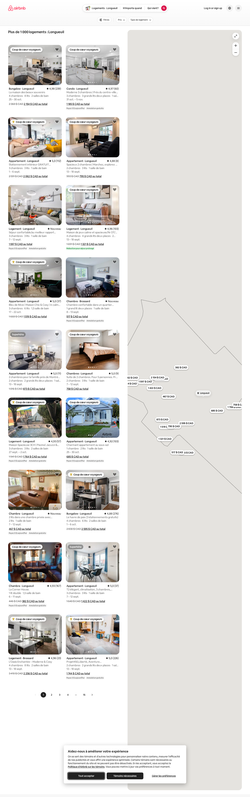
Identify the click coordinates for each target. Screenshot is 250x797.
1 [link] (43, 694)
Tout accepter (86, 775)
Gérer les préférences (164, 775)
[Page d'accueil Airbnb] (17, 8)
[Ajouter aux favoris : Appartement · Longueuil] (57, 121)
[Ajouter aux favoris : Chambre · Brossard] (114, 261)
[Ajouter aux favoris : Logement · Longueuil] (57, 189)
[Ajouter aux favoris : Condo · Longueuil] (114, 49)
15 (84, 694)
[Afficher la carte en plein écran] (235, 36)
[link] (36, 695)
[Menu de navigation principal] (238, 8)
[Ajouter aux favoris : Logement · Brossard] (57, 619)
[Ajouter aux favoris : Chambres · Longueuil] (114, 334)
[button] (35, 104)
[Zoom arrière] (235, 45)
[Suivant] (92, 695)
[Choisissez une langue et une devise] (229, 8)
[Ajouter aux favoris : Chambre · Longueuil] (57, 474)
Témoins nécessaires (125, 775)
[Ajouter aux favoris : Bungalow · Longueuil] (57, 49)
